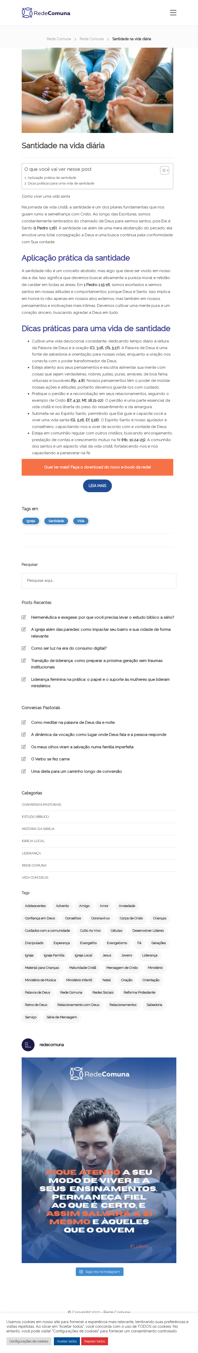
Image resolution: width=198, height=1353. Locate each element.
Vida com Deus (35, 877)
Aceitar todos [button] (67, 1341)
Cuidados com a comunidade (47, 930)
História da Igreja (38, 829)
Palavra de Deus (37, 992)
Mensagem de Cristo (122, 968)
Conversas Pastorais (41, 804)
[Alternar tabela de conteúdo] (162, 170)
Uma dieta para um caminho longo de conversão (76, 771)
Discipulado (34, 943)
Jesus (107, 955)
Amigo (84, 906)
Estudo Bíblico (35, 817)
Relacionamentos (123, 1005)
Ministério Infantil (79, 980)
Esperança (62, 943)
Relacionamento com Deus (78, 1005)
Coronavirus (100, 918)
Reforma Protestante (139, 992)
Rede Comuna (59, 39)
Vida (80, 521)
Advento (62, 906)
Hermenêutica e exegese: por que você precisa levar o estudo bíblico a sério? (102, 617)
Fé (139, 943)
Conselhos (73, 918)
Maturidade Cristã (82, 968)
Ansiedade (127, 906)
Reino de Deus (36, 1005)
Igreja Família (54, 955)
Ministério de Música (40, 980)
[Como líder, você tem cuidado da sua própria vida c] (99, 1160)
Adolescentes (35, 906)
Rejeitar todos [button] (94, 1341)
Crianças (159, 918)
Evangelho (88, 943)
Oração (126, 980)
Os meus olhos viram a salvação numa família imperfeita (82, 747)
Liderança (31, 853)
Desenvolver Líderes (148, 930)
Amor (104, 906)
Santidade (56, 521)
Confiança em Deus (40, 918)
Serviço (30, 1017)
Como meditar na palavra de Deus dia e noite (73, 722)
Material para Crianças (42, 968)
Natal (107, 980)
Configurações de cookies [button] (29, 1341)
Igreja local (33, 841)
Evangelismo (117, 943)
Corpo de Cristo (131, 918)
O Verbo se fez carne (50, 759)
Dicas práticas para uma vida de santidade (61, 183)
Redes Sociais (103, 992)
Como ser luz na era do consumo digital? (69, 648)
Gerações (159, 943)
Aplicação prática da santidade (52, 177)
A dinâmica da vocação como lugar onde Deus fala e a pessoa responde (98, 734)
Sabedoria (154, 1005)
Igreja (31, 521)
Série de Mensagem (62, 1017)
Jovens (126, 955)
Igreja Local (83, 955)
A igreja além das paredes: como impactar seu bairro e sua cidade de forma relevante (101, 632)
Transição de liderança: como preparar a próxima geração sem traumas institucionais (96, 664)
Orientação (151, 980)
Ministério (155, 968)
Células (116, 930)
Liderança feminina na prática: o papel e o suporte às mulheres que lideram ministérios (100, 682)
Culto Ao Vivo (90, 930)
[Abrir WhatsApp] (185, 1340)
